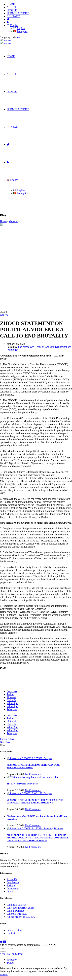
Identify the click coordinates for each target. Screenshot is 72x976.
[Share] (4, 948)
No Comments (33, 774)
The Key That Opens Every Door (22, 783)
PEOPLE (12, 10)
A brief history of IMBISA (21, 916)
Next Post (5, 742)
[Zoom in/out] (11, 948)
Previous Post (7, 739)
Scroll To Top (7, 953)
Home (3, 221)
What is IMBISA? (16, 904)
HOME (11, 4)
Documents (13, 888)
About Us (12, 879)
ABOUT (11, 7)
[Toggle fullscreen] (8, 948)
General (13, 221)
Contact (11, 933)
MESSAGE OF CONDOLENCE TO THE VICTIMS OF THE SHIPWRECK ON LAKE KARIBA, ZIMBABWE (35, 801)
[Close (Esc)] (1, 948)
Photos (10, 891)
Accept (4, 974)
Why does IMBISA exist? (20, 907)
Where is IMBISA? (17, 913)
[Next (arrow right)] (4, 951)
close (18, 37)
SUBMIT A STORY (18, 13)
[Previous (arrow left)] (1, 951)
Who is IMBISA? (16, 910)
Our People (13, 882)
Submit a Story (14, 930)
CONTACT (13, 16)
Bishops (11, 885)
